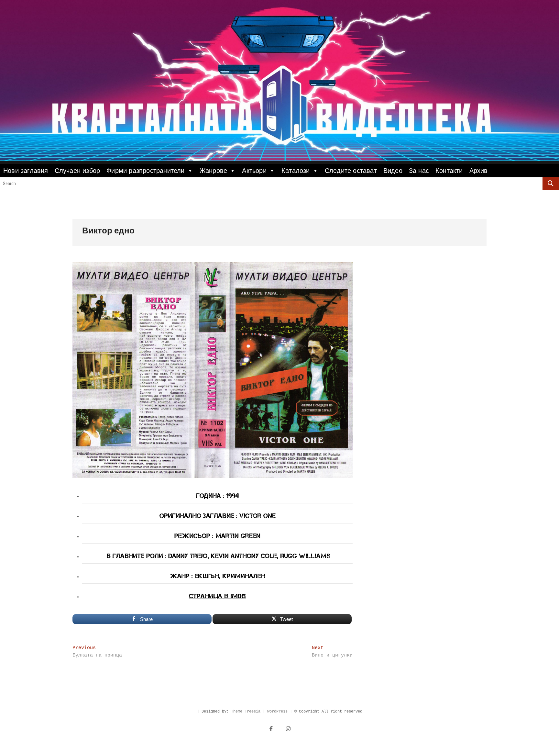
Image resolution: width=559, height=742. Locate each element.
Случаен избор (77, 170)
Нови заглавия (25, 170)
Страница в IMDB (217, 596)
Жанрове (213, 170)
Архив (478, 170)
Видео (392, 170)
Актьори (254, 170)
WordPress (277, 711)
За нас (419, 170)
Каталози (295, 170)
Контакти (449, 170)
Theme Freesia (245, 711)
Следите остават (351, 170)
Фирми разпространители (145, 170)
